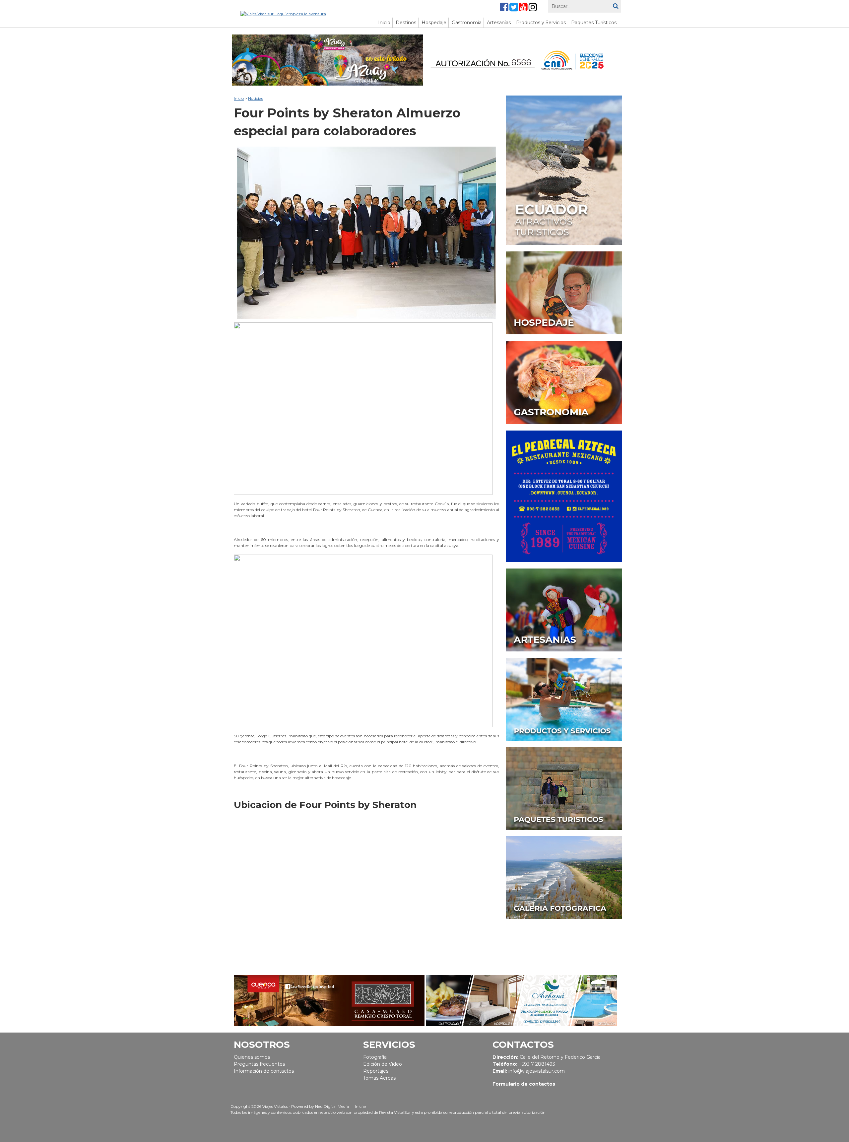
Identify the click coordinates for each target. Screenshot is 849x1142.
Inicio (239, 98)
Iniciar (360, 1106)
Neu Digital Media (332, 1106)
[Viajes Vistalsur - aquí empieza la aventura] (283, 13)
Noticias (255, 98)
